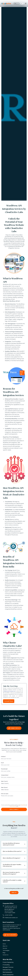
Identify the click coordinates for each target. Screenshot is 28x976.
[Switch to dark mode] (22, 3)
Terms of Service (13, 806)
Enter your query (4, 793)
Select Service (4, 787)
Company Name (4, 775)
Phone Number (4, 769)
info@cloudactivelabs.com (9, 691)
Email (2, 762)
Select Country (4, 781)
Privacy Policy (23, 805)
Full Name (3, 756)
